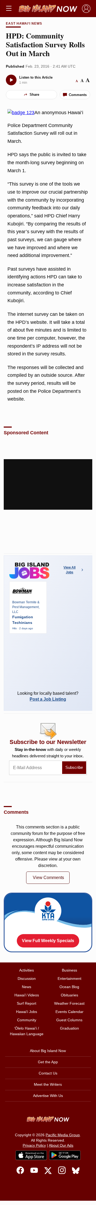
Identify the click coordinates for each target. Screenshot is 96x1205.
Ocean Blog (69, 987)
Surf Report (26, 1003)
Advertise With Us (48, 1095)
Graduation (69, 1028)
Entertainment (69, 978)
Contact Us (48, 1073)
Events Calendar (69, 1012)
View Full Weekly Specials (48, 940)
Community (26, 1020)
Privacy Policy (34, 1145)
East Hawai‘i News (24, 23)
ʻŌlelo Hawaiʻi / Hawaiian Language (26, 1031)
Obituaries (69, 995)
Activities (26, 970)
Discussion (27, 978)
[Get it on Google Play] (65, 1155)
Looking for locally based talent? (47, 696)
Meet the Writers (48, 1084)
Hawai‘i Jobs (26, 1012)
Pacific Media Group (63, 1135)
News (26, 987)
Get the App (48, 1062)
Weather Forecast (69, 1003)
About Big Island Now (48, 1051)
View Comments (48, 877)
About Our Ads (61, 1145)
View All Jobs (69, 570)
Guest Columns (69, 1020)
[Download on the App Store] (31, 1155)
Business (69, 970)
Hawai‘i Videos (26, 995)
